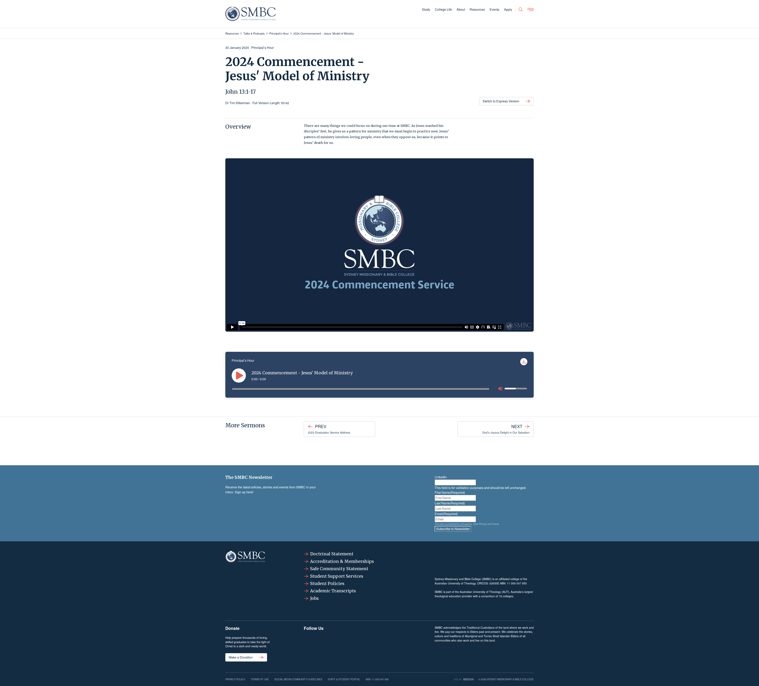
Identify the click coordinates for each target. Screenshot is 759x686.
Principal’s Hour (262, 47)
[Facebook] (314, 645)
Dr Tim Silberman (237, 103)
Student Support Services (336, 576)
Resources (477, 9)
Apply (508, 9)
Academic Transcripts (333, 591)
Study (426, 9)
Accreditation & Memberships (342, 561)
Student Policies (327, 583)
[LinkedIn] (363, 645)
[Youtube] (412, 645)
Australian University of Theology (455, 583)
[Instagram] (338, 645)
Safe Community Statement (339, 568)
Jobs (314, 598)
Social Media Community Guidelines (298, 679)
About (461, 9)
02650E (494, 583)
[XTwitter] (387, 645)
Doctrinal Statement (331, 554)
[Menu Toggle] (530, 9)
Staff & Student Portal (344, 679)
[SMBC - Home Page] (250, 14)
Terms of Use (260, 679)
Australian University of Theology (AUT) (484, 592)
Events (494, 9)
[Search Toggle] (521, 9)
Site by (458, 679)
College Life (443, 9)
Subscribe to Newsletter (453, 529)
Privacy (483, 524)
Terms (495, 524)
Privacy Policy (235, 679)
